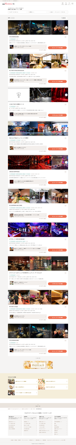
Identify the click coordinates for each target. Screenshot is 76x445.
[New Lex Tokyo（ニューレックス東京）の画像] (38, 128)
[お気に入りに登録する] (65, 37)
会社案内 (12, 440)
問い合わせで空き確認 (58, 115)
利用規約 (15, 440)
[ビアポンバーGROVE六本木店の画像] (38, 230)
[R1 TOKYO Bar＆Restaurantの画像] (38, 61)
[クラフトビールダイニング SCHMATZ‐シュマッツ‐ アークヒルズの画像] (38, 263)
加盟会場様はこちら (39, 440)
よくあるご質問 (62, 440)
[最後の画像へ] (66, 27)
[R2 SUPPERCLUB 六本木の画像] (38, 196)
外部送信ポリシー (32, 440)
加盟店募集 (44, 440)
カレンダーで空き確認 (58, 47)
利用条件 (19, 440)
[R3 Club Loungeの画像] (38, 297)
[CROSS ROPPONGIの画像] (38, 162)
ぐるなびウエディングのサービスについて (53, 440)
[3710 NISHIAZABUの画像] (38, 27)
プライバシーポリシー (25, 440)
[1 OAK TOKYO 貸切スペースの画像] (38, 95)
